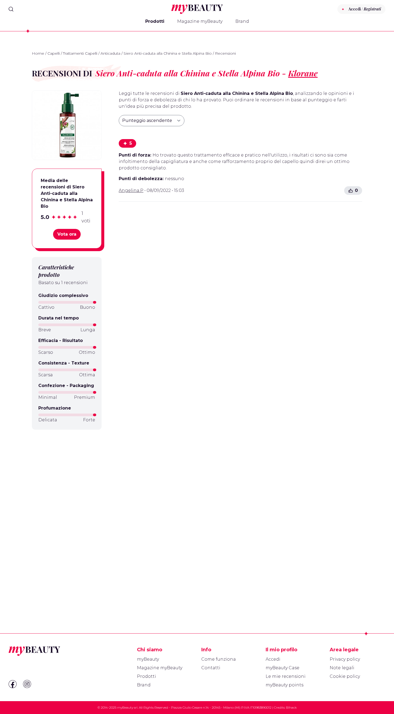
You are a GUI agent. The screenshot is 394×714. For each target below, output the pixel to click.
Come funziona (218, 659)
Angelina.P (131, 190)
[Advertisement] (67, 518)
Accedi (273, 659)
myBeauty (148, 659)
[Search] (11, 9)
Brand (242, 21)
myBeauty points (284, 684)
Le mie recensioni (286, 676)
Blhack (291, 707)
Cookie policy (345, 676)
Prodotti (154, 21)
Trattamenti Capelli (80, 53)
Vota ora (66, 234)
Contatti (210, 667)
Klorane (303, 73)
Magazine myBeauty (199, 21)
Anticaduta (110, 53)
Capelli (53, 53)
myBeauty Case (282, 667)
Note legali (342, 667)
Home (38, 53)
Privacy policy (345, 659)
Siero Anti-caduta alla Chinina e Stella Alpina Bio (168, 53)
